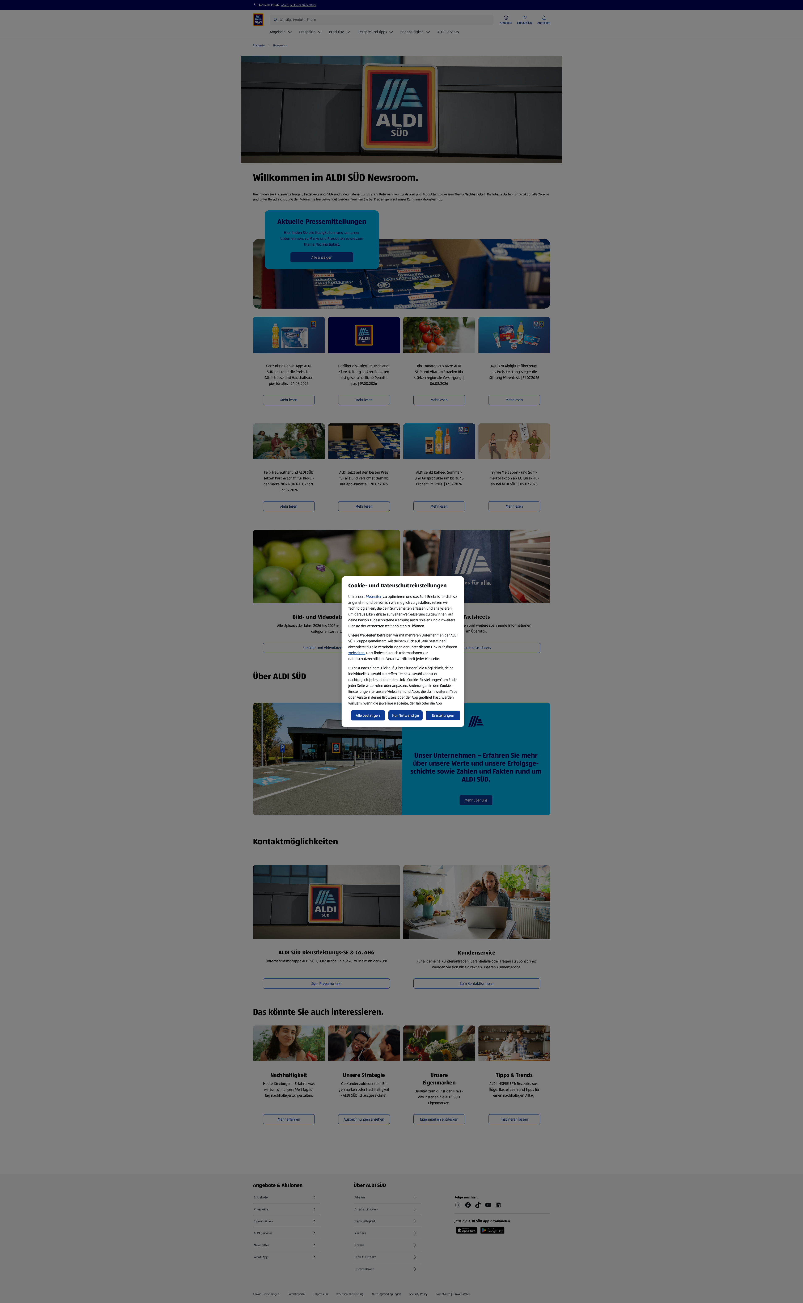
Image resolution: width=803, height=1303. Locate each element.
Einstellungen (443, 715)
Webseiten (374, 596)
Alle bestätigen (368, 715)
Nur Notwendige (405, 715)
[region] (403, 651)
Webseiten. (356, 653)
